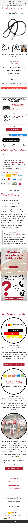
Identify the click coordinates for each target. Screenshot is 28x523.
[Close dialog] (25, 250)
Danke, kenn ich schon (13, 271)
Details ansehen (13, 267)
